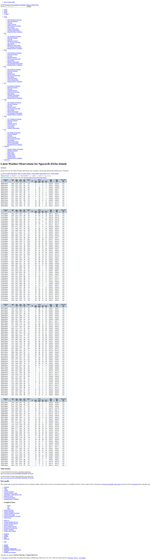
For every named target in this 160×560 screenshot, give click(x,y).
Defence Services (8, 525)
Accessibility (82, 558)
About (5, 11)
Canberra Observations (13, 128)
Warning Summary (12, 134)
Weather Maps (11, 155)
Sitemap (6, 546)
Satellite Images (11, 156)
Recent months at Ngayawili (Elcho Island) (35, 177)
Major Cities (10, 152)
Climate (6, 490)
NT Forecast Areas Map (13, 138)
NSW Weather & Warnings (14, 20)
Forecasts (9, 23)
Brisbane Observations (13, 62)
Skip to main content (9, 2)
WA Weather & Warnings (14, 69)
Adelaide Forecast (12, 90)
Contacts (6, 14)
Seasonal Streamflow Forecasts (12, 516)
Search (2, 6)
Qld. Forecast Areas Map (13, 59)
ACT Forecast (11, 125)
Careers (6, 545)
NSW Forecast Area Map (14, 26)
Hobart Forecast (11, 107)
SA (5, 83)
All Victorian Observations (14, 47)
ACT (5, 116)
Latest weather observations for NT (41, 173)
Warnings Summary (12, 21)
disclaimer (135, 484)
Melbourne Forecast (12, 41)
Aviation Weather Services (11, 523)
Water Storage (7, 517)
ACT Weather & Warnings (14, 119)
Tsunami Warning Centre (10, 493)
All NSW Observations (13, 30)
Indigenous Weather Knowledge (12, 550)
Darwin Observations (13, 141)
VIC (5, 33)
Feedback (6, 547)
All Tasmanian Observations (14, 113)
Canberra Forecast (12, 123)
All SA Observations (12, 96)
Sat (8, 507)
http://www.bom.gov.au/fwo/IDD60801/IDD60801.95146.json (17, 478)
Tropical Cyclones (9, 491)
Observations (10, 27)
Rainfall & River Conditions (14, 32)
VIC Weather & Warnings (14, 36)
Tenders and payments (10, 531)
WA (5, 66)
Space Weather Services (10, 526)
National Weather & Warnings (15, 149)
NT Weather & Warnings (13, 132)
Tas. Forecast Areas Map (13, 108)
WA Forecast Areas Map (13, 75)
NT (5, 129)
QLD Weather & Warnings (14, 53)
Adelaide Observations (13, 95)
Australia (6, 146)
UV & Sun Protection (9, 497)
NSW (5, 17)
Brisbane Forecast (12, 57)
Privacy (76, 558)
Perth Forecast (11, 74)
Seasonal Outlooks (9, 511)
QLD (5, 50)
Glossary (6, 551)
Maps (8, 508)
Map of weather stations (24, 173)
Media (5, 12)
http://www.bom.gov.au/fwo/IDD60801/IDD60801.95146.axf (17, 473)
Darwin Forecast (11, 137)
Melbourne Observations (13, 45)
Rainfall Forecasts (8, 510)
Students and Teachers (10, 552)
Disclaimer (70, 558)
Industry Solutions (9, 529)
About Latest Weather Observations (111, 484)
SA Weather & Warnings (13, 86)
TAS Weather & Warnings (14, 102)
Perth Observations (12, 78)
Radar (8, 505)
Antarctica (6, 159)
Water (5, 488)
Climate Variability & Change (12, 513)
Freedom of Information (10, 548)
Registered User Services (10, 528)
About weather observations (9, 173)
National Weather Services (11, 522)
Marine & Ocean (8, 496)
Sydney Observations (13, 29)
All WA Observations (13, 80)
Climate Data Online (9, 514)
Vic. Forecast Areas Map (13, 42)
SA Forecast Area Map (13, 92)
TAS (5, 99)
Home (5, 9)
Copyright (4, 558)
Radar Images (11, 153)
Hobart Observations (12, 111)
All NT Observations (12, 143)
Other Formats (55, 173)
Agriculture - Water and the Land (12, 494)
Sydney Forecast (11, 24)
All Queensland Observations (15, 63)
